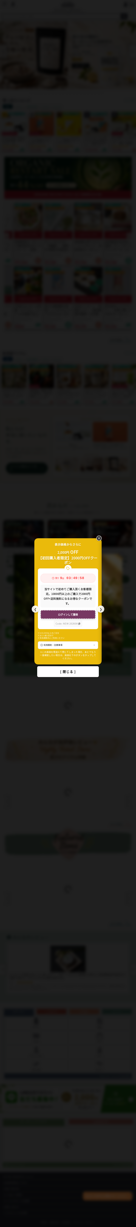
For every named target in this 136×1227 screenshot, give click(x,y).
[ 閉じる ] (68, 671)
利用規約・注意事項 (53, 644)
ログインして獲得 (68, 614)
